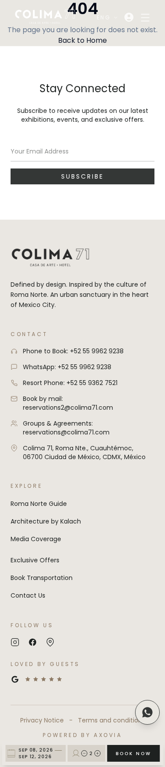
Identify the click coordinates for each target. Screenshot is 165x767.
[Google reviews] (82, 679)
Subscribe (82, 176)
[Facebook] (32, 642)
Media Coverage (36, 539)
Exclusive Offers (35, 560)
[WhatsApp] (147, 712)
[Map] (50, 642)
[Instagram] (15, 642)
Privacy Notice (42, 720)
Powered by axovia (82, 735)
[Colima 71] (45, 17)
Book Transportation (42, 577)
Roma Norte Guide (39, 503)
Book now (133, 753)
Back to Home (82, 40)
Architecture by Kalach (46, 521)
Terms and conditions (111, 720)
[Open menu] (145, 17)
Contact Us (28, 595)
